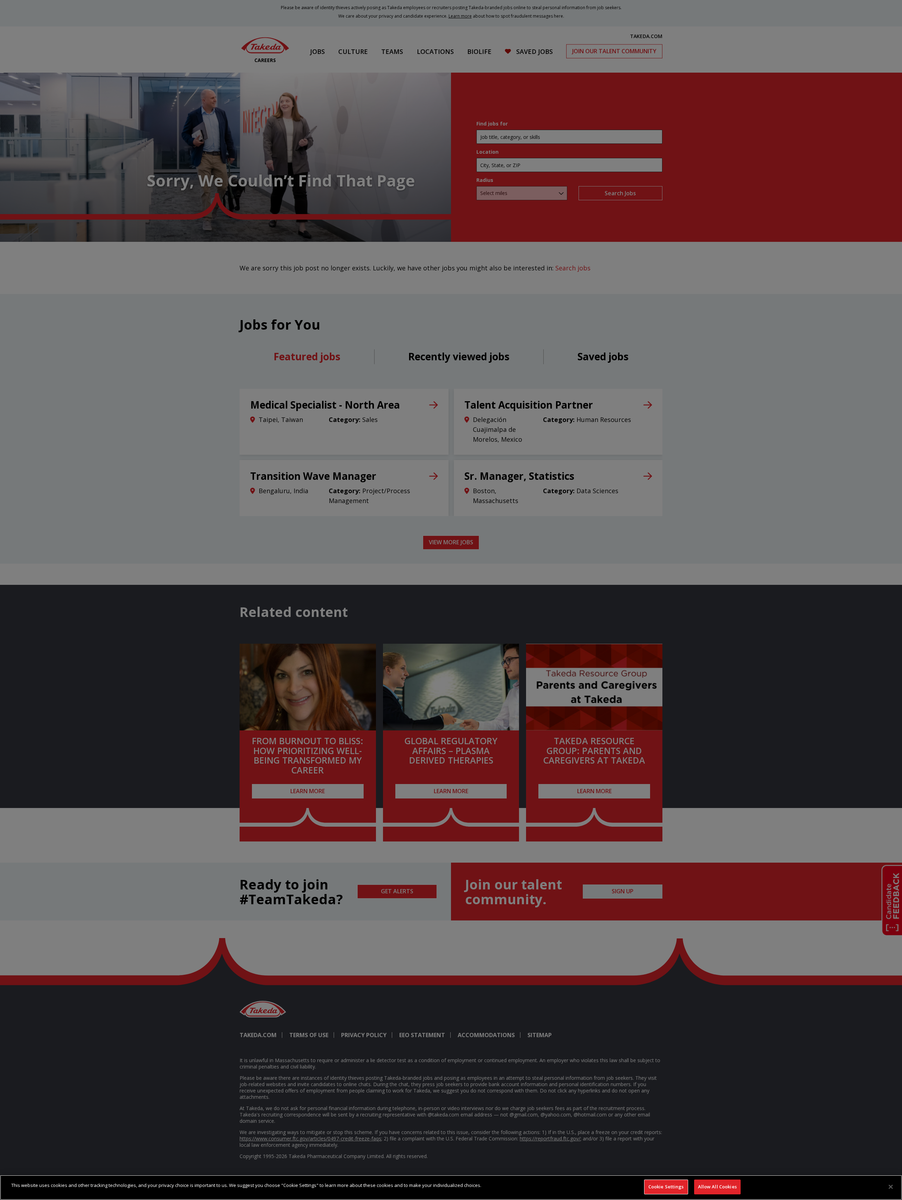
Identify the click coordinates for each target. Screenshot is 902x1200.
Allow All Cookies (717, 1186)
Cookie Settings (666, 1186)
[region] (451, 1187)
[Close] (890, 1186)
